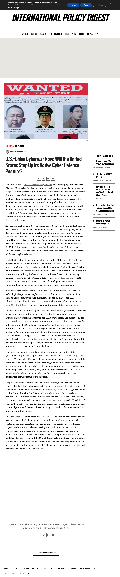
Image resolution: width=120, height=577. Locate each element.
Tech (67, 34)
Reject (86, 5)
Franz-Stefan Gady (18, 152)
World (25, 34)
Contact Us (25, 569)
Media (73, 34)
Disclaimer (59, 569)
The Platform (92, 34)
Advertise (36, 569)
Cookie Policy (72, 569)
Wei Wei (98, 199)
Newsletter (47, 569)
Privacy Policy (85, 569)
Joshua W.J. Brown (103, 180)
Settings (99, 5)
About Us (14, 569)
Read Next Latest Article (46, 553)
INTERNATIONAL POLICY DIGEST (60, 18)
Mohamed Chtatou (102, 167)
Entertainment (56, 34)
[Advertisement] (60, 58)
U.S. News (43, 34)
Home (6, 569)
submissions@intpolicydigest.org (52, 527)
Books (81, 34)
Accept (73, 5)
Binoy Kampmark (102, 214)
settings (16, 8)
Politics (33, 34)
